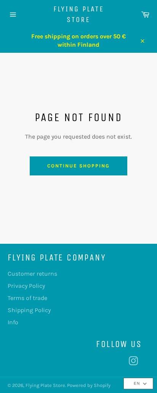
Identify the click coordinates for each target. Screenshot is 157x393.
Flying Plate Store (78, 14)
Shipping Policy (29, 310)
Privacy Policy (26, 285)
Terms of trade (27, 297)
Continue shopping (78, 166)
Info (13, 322)
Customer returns (32, 273)
